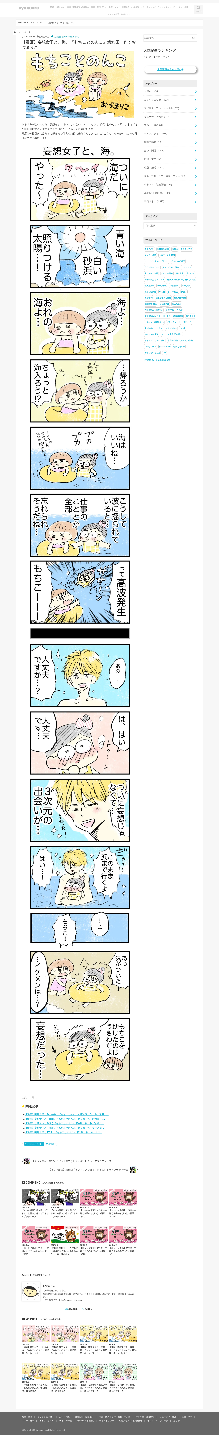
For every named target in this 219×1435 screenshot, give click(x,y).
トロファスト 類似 (167, 255)
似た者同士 (190, 316)
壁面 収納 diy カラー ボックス (157, 316)
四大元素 (180, 273)
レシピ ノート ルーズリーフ (157, 261)
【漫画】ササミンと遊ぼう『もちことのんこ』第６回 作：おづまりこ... (64, 1123)
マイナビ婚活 (150, 255)
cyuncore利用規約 (85, 1420)
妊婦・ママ (126, 14)
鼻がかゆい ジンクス (153, 328)
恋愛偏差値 (178, 316)
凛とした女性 (150, 292)
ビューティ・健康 (180, 7)
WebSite (74, 1309)
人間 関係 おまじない (154, 310)
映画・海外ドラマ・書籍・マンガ (105, 7)
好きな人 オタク (174, 322)
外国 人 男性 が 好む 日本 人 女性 (181, 279)
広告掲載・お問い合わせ (130, 1420)
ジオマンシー (171, 328)
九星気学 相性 (163, 249)
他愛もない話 (179, 346)
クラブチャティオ (152, 267)
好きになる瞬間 (178, 261)
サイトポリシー (106, 1420)
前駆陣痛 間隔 (151, 304)
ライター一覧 (65, 1420)
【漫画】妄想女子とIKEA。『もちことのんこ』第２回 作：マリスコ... (63, 1132)
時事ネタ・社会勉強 (130, 7)
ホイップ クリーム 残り (155, 340)
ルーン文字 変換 (152, 334)
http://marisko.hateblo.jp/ (70, 1300)
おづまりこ (49, 1285)
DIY (164, 353)
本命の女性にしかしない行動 (180, 340)
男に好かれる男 (151, 273)
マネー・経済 (113, 14)
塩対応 (175, 249)
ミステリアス (186, 249)
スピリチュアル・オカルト (161, 108)
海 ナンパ (149, 298)
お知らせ (151, 91)
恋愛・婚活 (55, 7)
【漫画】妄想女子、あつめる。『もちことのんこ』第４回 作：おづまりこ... (67, 1114)
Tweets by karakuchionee (156, 360)
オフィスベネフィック (157, 1420)
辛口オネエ (154, 201)
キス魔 (162, 292)
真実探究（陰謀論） (81, 7)
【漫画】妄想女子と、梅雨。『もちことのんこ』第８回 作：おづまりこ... (65, 1118)
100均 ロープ (150, 346)
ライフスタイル (164, 7)
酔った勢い (174, 286)
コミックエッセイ (148, 7)
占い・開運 (66, 7)
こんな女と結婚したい (154, 322)
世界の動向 (152, 142)
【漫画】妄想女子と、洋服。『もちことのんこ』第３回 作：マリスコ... (64, 1127)
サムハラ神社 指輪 (171, 267)
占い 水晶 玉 (173, 292)
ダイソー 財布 (167, 273)
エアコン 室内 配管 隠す (171, 334)
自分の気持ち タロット (154, 279)
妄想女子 (52, 1144)
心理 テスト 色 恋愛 (174, 310)
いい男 (182, 328)
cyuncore (29, 7)
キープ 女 (186, 286)
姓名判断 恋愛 (180, 298)
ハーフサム (186, 267)
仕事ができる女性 (163, 298)
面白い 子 (188, 322)
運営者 (176, 1420)
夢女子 (184, 292)
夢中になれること (152, 353)
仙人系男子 (149, 286)
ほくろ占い (149, 249)
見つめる (190, 273)
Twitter (88, 1309)
